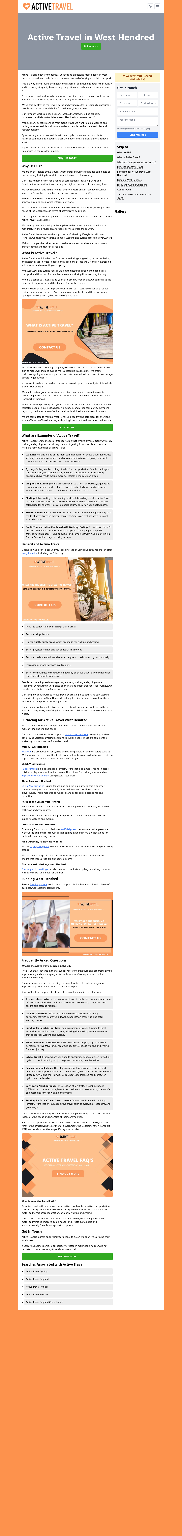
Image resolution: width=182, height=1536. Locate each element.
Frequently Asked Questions (132, 184)
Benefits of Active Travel (130, 166)
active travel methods (76, 734)
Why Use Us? (124, 152)
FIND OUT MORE (67, 1256)
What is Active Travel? (128, 157)
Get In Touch (124, 189)
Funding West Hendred (129, 180)
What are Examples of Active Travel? (136, 162)
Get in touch (91, 46)
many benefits (29, 553)
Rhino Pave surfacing (33, 786)
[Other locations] (150, 6)
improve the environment (35, 775)
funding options (38, 884)
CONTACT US (67, 427)
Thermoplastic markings (35, 869)
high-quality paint (39, 846)
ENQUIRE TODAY (67, 158)
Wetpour (26, 751)
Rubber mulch (29, 768)
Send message (138, 134)
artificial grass (68, 829)
